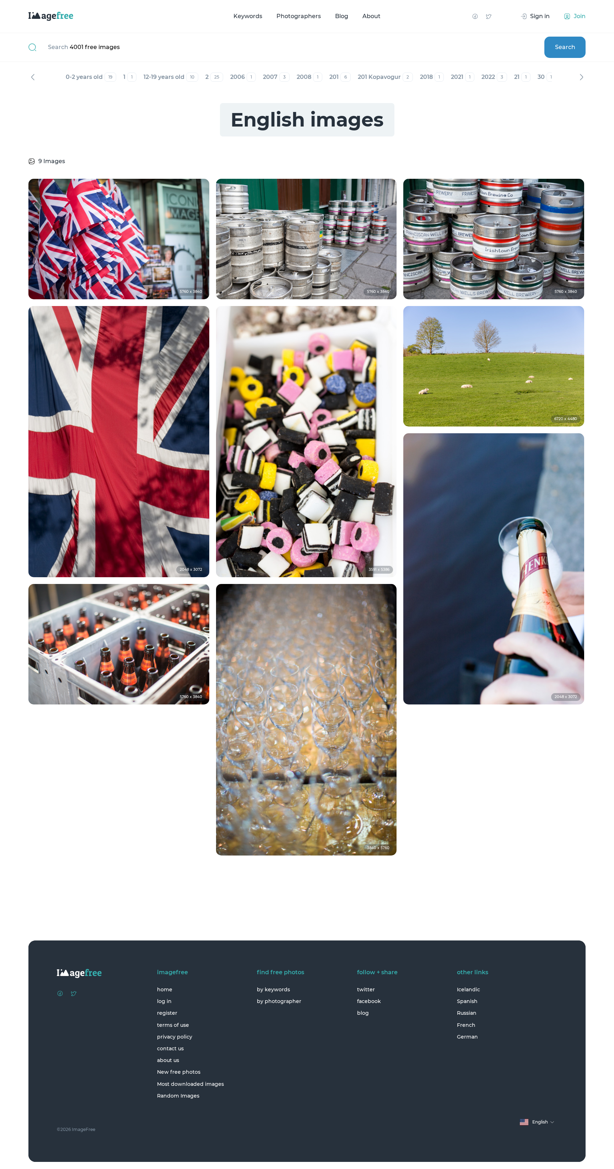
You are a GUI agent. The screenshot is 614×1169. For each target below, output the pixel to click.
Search (565, 47)
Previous (32, 77)
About (371, 16)
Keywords (247, 16)
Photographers (298, 16)
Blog (341, 16)
